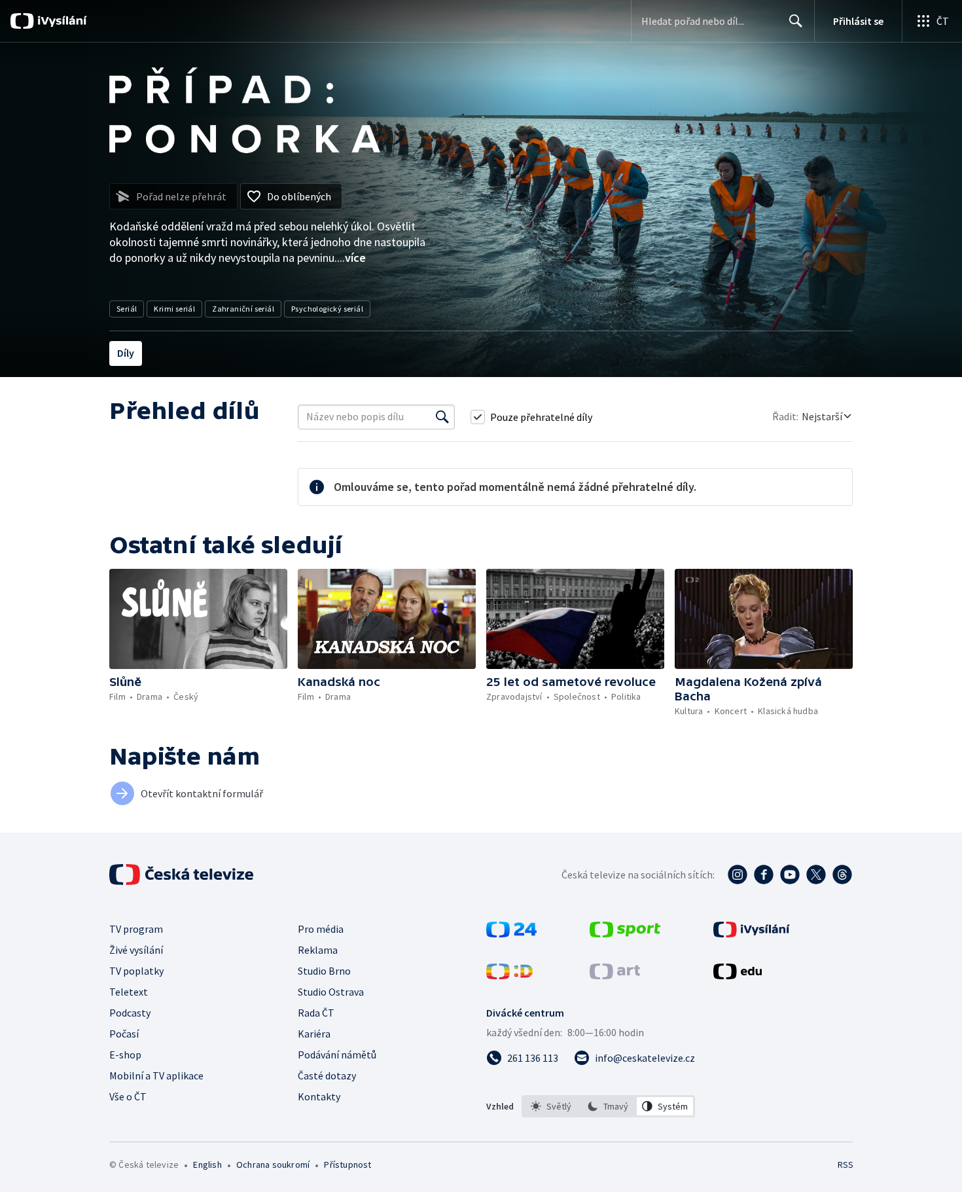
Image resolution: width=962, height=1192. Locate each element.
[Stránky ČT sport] (625, 933)
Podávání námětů (337, 1054)
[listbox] (608, 1106)
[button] (198, 619)
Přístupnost (347, 1164)
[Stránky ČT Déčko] (509, 975)
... (351, 257)
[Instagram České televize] (737, 874)
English (207, 1164)
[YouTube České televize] (789, 874)
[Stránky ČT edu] (737, 975)
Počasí (124, 1033)
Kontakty (319, 1096)
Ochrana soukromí (273, 1164)
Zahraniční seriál (243, 309)
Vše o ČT (128, 1096)
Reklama (318, 949)
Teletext (128, 991)
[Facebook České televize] (763, 874)
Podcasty (130, 1012)
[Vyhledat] (442, 417)
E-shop (125, 1054)
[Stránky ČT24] (511, 933)
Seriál (126, 309)
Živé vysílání (136, 949)
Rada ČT (316, 1012)
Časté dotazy (327, 1075)
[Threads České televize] (842, 874)
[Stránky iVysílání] (751, 933)
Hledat (795, 21)
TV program (136, 928)
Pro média (321, 928)
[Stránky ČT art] (615, 975)
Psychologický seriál (327, 309)
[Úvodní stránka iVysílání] (60, 21)
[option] (551, 1106)
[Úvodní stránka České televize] (182, 874)
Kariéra (314, 1033)
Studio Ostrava (331, 991)
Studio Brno (324, 970)
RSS (845, 1164)
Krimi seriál (174, 309)
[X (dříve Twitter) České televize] (816, 874)
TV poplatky (136, 970)
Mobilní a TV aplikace (156, 1075)
